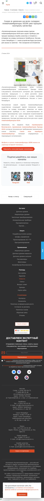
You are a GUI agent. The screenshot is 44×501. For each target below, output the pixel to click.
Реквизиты (22, 301)
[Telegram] (36, 17)
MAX (28, 183)
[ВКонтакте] (24, 17)
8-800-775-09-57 (25, 415)
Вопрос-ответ (22, 284)
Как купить (22, 273)
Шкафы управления (22, 237)
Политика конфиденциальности (22, 304)
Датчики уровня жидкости (22, 253)
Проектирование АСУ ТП (22, 240)
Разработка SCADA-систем (22, 234)
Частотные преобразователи (22, 217)
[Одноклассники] (27, 17)
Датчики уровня (22, 212)
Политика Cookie (22, 310)
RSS (40, 16)
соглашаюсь (8, 360)
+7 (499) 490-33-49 (22, 392)
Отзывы (22, 315)
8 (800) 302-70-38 (24, 445)
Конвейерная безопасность (22, 265)
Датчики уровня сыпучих (22, 256)
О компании (22, 295)
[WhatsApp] (33, 17)
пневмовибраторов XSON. (11, 120)
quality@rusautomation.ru (25, 447)
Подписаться (22, 357)
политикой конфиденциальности (27, 489)
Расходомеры (22, 259)
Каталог (22, 208)
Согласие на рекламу (22, 307)
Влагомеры (22, 262)
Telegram (15, 183)
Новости (22, 279)
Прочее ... (22, 226)
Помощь (22, 270)
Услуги (22, 231)
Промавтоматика (22, 223)
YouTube (21, 378)
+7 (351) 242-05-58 (23, 403)
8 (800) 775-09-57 (24, 437)
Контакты (22, 298)
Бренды (22, 287)
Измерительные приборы (22, 220)
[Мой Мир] (30, 17)
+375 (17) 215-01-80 (24, 428)
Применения (22, 247)
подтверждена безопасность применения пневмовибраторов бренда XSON (22, 127)
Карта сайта (22, 290)
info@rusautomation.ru (25, 405)
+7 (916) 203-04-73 (24, 390)
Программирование (22, 242)
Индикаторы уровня (22, 214)
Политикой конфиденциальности (13, 365)
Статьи (22, 282)
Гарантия (22, 276)
